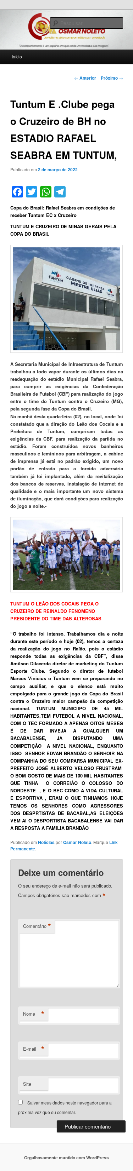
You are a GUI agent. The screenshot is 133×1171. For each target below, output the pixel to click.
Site (27, 1083)
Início (17, 56)
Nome (33, 1014)
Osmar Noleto (77, 842)
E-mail (33, 1049)
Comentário (37, 926)
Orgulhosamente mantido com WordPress (66, 1157)
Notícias (46, 842)
